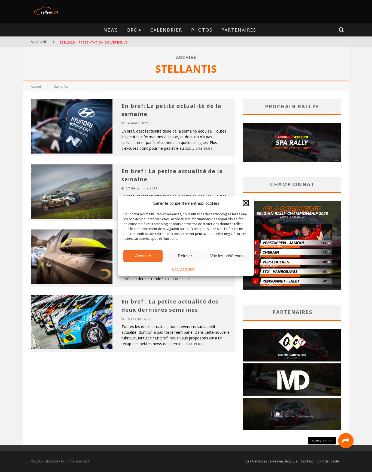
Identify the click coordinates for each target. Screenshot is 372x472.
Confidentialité (183, 268)
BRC (132, 30)
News (110, 30)
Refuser (185, 255)
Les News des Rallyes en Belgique (271, 461)
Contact (307, 461)
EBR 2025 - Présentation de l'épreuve (94, 42)
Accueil (36, 86)
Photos (201, 30)
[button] (246, 203)
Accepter (143, 255)
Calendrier (166, 30)
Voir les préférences (228, 255)
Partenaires (238, 30)
